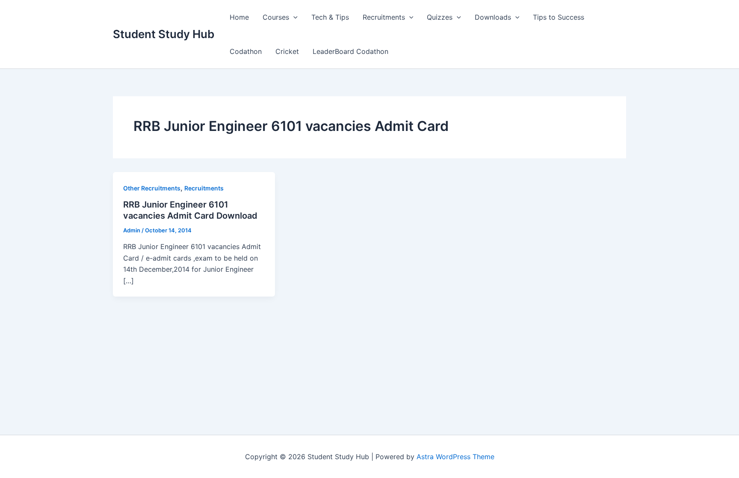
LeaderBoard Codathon (350, 51)
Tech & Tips (330, 17)
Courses (276, 17)
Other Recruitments (151, 188)
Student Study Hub (163, 34)
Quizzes (439, 17)
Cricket (287, 51)
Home (239, 17)
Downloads (493, 17)
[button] (293, 17)
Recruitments (384, 17)
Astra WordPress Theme (455, 456)
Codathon (246, 51)
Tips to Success (558, 17)
